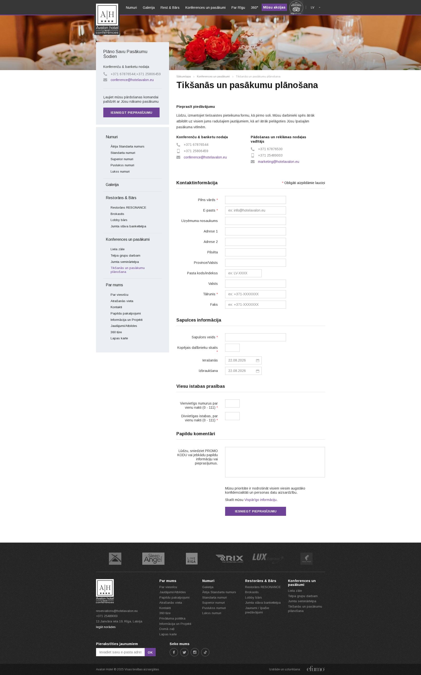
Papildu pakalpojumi (126, 313)
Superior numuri (122, 159)
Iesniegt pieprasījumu (256, 511)
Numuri (112, 137)
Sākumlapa (183, 76)
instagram (195, 652)
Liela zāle (117, 249)
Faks (214, 304)
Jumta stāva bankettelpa (128, 226)
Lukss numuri (120, 171)
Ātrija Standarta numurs (127, 146)
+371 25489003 (107, 616)
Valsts (213, 284)
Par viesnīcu (119, 294)
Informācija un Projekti (127, 320)
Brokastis (117, 214)
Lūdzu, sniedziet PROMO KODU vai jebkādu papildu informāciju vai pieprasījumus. (197, 457)
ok (150, 652)
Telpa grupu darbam (125, 255)
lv (312, 7)
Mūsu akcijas (274, 7)
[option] (115, 559)
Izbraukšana (208, 371)
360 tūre (116, 332)
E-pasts (210, 210)
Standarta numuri (123, 153)
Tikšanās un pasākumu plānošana (128, 270)
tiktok (205, 652)
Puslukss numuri (122, 165)
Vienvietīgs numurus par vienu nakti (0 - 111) (199, 405)
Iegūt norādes (106, 627)
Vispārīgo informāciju (260, 500)
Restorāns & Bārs (121, 198)
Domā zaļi (166, 629)
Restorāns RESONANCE (128, 207)
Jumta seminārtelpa (125, 262)
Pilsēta (212, 252)
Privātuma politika (172, 618)
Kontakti (116, 307)
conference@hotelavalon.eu (205, 157)
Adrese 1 (211, 231)
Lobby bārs (119, 220)
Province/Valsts (206, 263)
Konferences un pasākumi (213, 76)
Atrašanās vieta (122, 301)
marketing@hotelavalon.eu (278, 162)
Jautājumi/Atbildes (124, 326)
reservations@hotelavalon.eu (117, 611)
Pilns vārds (208, 200)
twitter (184, 652)
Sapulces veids (205, 337)
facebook (174, 652)
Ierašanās (210, 360)
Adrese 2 (211, 242)
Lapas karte (119, 338)
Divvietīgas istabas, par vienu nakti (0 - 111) (199, 418)
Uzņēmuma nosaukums (199, 221)
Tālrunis (210, 294)
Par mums (114, 285)
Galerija (112, 185)
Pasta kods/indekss (202, 273)
